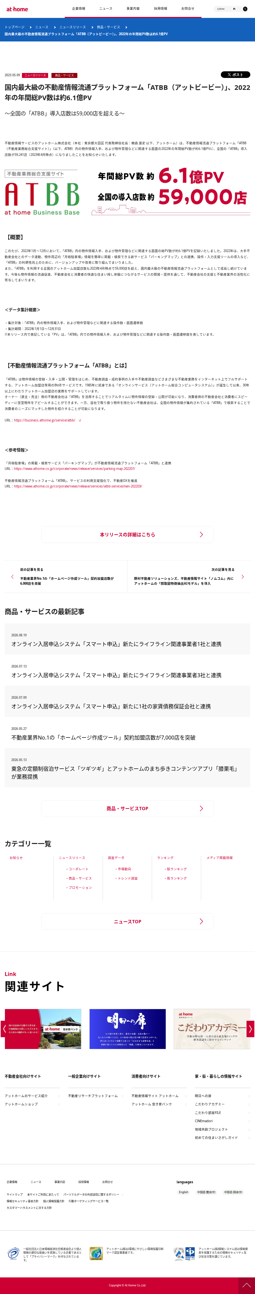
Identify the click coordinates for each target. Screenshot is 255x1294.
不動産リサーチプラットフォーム (93, 1096)
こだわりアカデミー (210, 1104)
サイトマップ (15, 1194)
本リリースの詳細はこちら (127, 534)
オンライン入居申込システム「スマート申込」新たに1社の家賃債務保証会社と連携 (111, 706)
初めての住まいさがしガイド (216, 1137)
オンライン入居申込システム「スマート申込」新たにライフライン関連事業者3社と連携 (116, 675)
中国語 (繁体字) (206, 1192)
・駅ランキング (175, 869)
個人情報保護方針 (53, 1201)
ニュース (106, 8)
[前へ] (4, 1029)
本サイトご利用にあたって (43, 1194)
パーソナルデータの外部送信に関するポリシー (91, 1194)
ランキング (165, 858)
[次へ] (250, 1029)
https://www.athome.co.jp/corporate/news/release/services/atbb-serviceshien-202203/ (78, 486)
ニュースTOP (127, 921)
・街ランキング (175, 878)
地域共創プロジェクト (211, 1129)
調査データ (116, 858)
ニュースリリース (72, 858)
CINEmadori (203, 1121)
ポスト (237, 74)
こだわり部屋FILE (208, 1113)
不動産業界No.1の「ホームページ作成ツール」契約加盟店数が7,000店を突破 (103, 737)
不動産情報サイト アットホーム (155, 1096)
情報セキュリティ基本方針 (23, 1201)
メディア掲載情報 (220, 858)
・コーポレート (77, 869)
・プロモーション (78, 887)
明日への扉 (203, 1096)
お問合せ (188, 8)
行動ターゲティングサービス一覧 (89, 1201)
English (183, 1192)
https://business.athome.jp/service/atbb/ (45, 420)
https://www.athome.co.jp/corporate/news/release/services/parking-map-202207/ (74, 469)
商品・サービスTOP (127, 808)
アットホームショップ (21, 1104)
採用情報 (83, 1182)
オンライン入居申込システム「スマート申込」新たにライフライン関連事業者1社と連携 (116, 644)
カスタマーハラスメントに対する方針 (29, 1207)
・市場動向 (123, 869)
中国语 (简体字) (233, 1192)
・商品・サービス (78, 878)
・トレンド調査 (126, 878)
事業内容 (133, 8)
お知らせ (16, 858)
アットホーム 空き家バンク (151, 1104)
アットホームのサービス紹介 (26, 1096)
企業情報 (78, 8)
